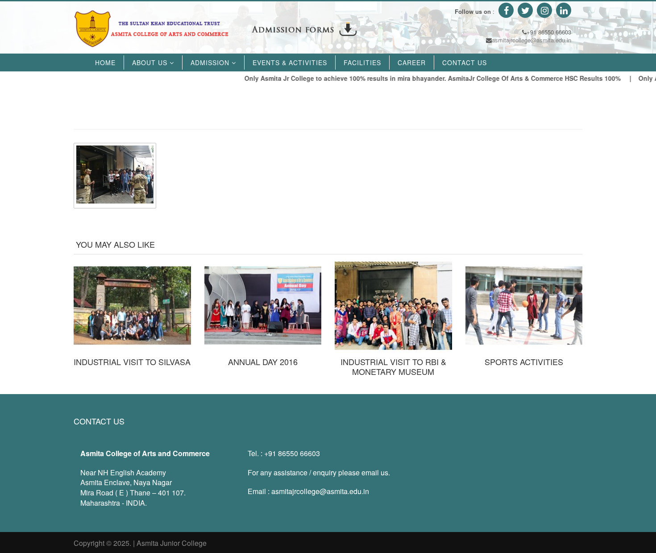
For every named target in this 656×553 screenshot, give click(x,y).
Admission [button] (211, 62)
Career (412, 62)
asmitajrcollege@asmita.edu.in (531, 40)
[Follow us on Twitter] (524, 11)
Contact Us (464, 62)
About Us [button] (151, 62)
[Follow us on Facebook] (505, 11)
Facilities (362, 62)
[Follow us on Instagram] (543, 11)
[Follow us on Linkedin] (562, 11)
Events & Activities (290, 62)
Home (105, 62)
